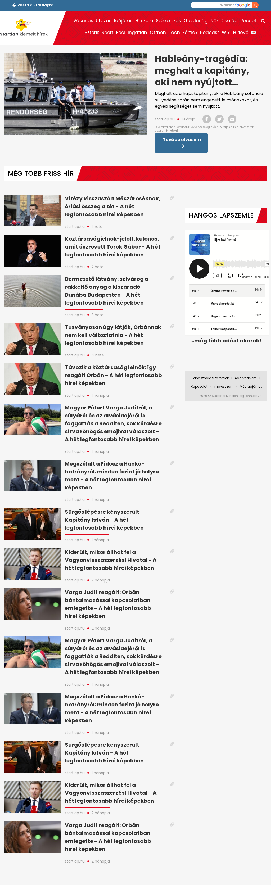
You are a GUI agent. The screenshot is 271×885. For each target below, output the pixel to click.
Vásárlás (83, 20)
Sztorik (92, 32)
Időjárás (123, 20)
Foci (120, 32)
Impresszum (224, 386)
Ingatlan (137, 32)
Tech (174, 32)
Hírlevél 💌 (244, 32)
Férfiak (190, 32)
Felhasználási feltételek (210, 378)
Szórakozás (168, 20)
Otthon (158, 32)
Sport (108, 32)
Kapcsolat (199, 386)
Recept (248, 20)
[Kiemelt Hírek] (26, 28)
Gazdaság (196, 20)
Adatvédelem (246, 378)
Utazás (103, 20)
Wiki (226, 32)
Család (229, 20)
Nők (214, 20)
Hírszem (144, 20)
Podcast (209, 32)
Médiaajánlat (251, 386)
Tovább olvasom (182, 140)
